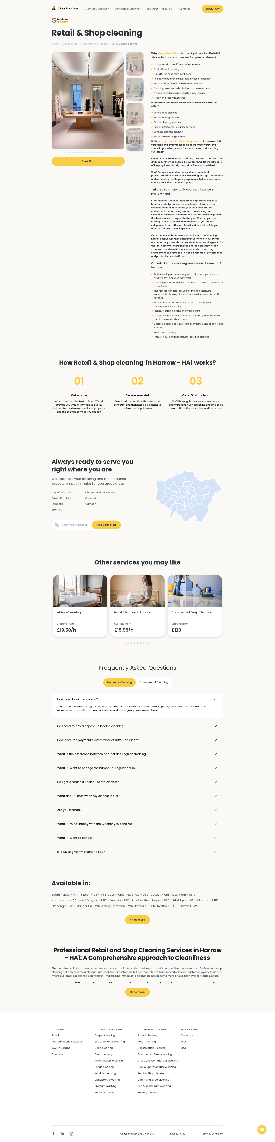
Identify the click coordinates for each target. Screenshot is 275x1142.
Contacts (184, 8)
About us (57, 1035)
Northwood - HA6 (64, 900)
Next (116, 100)
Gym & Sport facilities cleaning (157, 1067)
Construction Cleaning (152, 1048)
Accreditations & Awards (67, 1041)
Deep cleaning (104, 1048)
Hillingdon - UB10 (112, 895)
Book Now (212, 8)
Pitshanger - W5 (63, 906)
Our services (70, 43)
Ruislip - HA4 (141, 900)
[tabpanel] (88, 100)
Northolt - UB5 (167, 906)
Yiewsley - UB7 (119, 900)
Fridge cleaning (104, 1067)
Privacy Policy (177, 1133)
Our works (152, 8)
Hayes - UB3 (160, 900)
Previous (59, 100)
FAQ (183, 1041)
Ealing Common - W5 (117, 906)
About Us (167, 8)
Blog (183, 1048)
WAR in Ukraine (61, 1048)
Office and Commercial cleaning (158, 1060)
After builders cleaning (109, 1060)
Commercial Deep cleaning (155, 1054)
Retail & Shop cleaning (151, 1073)
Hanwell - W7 (189, 906)
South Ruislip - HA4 (65, 895)
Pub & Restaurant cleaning (154, 1086)
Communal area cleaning (153, 1080)
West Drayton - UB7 (93, 900)
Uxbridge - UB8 (182, 900)
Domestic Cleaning (96, 8)
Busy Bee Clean (169, 53)
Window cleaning (105, 1073)
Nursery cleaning (148, 1092)
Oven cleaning (104, 1054)
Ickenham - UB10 (183, 895)
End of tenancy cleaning (110, 1041)
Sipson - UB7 (90, 895)
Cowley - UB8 (160, 895)
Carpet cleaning (105, 1035)
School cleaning (147, 1035)
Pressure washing (105, 1086)
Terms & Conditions (212, 1133)
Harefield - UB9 (137, 895)
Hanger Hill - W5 (88, 906)
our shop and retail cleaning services (180, 141)
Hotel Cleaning (147, 1041)
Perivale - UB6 (145, 906)
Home (55, 43)
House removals (105, 1092)
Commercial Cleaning (127, 8)
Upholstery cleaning (107, 1080)
